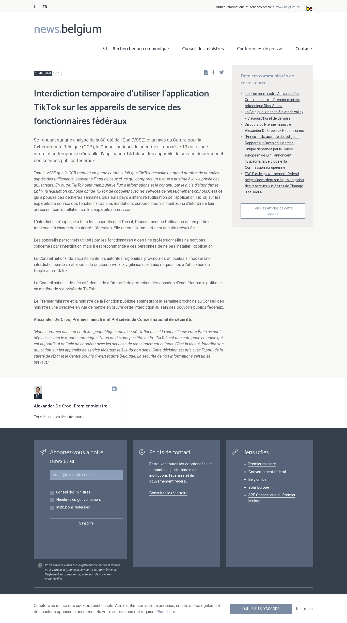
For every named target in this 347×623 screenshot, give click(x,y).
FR (45, 7)
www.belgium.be (288, 7)
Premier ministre (262, 464)
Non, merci (304, 609)
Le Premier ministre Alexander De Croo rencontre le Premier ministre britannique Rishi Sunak (272, 100)
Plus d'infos (167, 611)
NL (36, 7)
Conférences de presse (259, 49)
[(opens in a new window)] (212, 72)
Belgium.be (257, 479)
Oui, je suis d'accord (261, 609)
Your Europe (258, 487)
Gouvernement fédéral (267, 472)
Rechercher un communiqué (141, 49)
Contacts (304, 49)
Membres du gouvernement (78, 500)
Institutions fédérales (73, 508)
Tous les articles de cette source (273, 211)
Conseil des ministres (203, 49)
